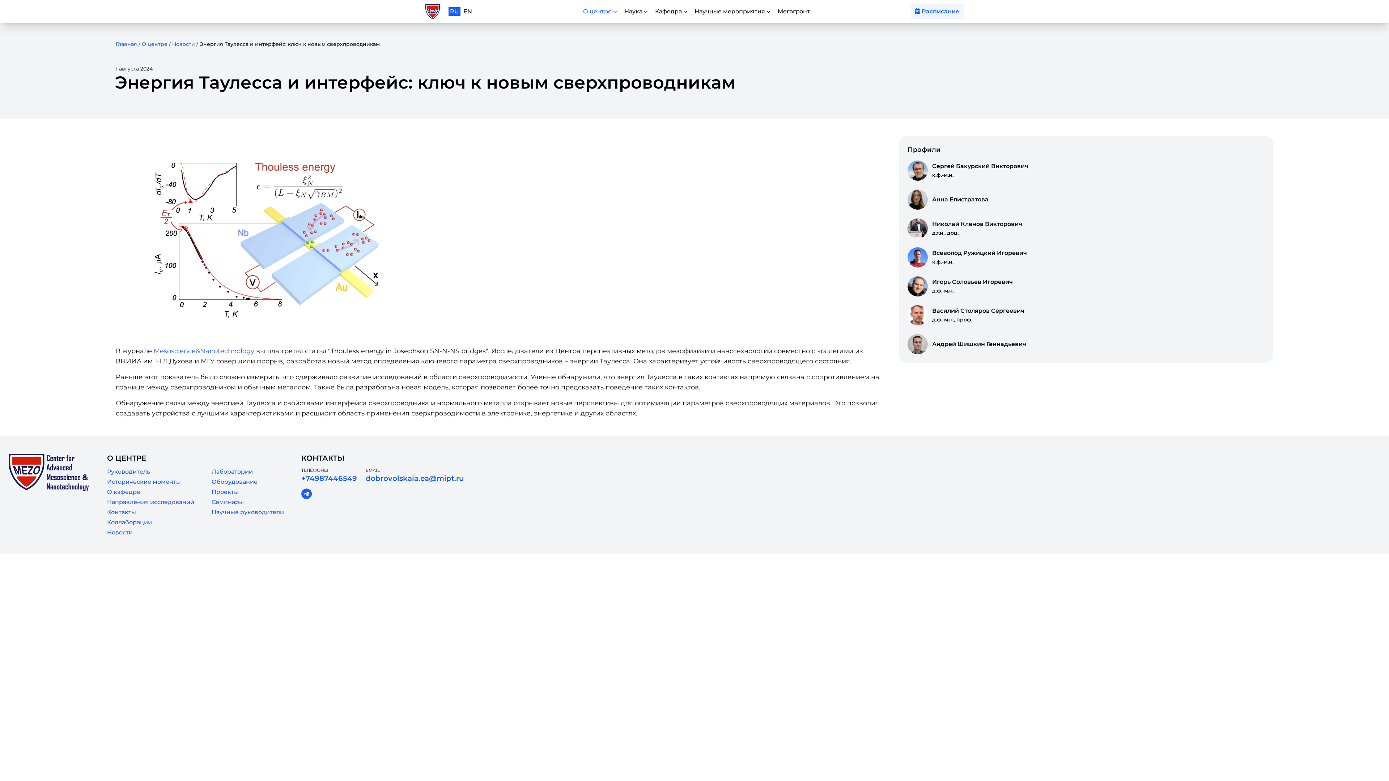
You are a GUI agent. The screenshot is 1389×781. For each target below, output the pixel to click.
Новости (183, 44)
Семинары (228, 502)
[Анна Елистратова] (918, 199)
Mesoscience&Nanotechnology (204, 351)
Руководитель (128, 471)
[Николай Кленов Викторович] (918, 228)
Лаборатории (232, 471)
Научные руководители (248, 512)
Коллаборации (129, 522)
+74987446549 (329, 478)
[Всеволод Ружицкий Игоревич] (918, 257)
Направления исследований (150, 502)
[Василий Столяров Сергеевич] (918, 315)
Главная (126, 44)
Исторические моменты (144, 481)
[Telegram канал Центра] (306, 494)
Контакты (121, 512)
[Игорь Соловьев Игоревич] (918, 286)
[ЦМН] (432, 11)
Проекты (225, 491)
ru (454, 11)
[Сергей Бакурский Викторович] (918, 171)
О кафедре (123, 491)
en (467, 11)
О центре (154, 44)
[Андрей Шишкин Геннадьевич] (918, 344)
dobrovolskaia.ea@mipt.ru (415, 478)
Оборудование (235, 481)
